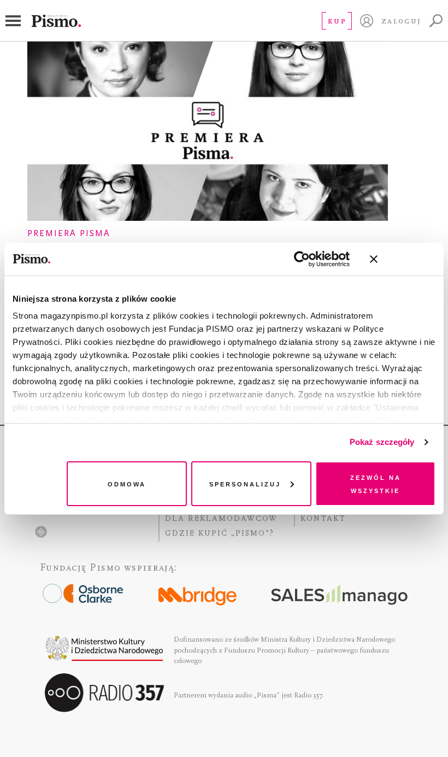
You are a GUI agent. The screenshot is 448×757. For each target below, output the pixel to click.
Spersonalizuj (245, 483)
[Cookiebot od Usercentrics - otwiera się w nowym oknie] (302, 259)
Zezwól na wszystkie (375, 483)
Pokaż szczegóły (382, 442)
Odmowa (127, 483)
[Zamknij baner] (402, 259)
